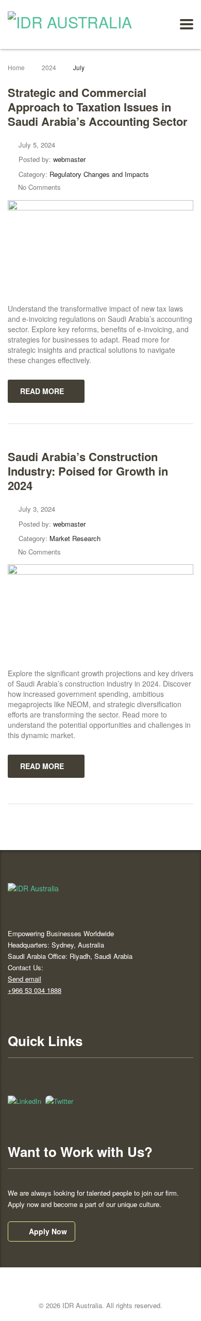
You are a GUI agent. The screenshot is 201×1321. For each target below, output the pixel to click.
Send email (24, 979)
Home (16, 67)
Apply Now (48, 1231)
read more (42, 391)
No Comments (39, 187)
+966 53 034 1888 (34, 990)
